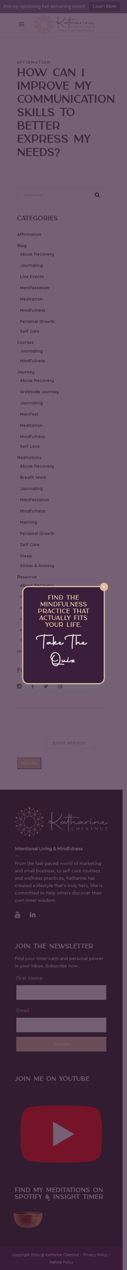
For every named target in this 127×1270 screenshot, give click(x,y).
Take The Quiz (63, 652)
